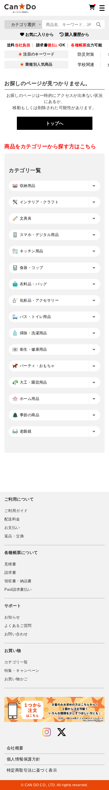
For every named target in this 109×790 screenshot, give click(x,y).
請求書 (10, 573)
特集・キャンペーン (21, 671)
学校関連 (86, 64)
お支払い (12, 528)
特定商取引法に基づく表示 (32, 770)
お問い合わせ (16, 634)
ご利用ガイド (16, 511)
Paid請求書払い (18, 590)
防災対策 (86, 54)
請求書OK (50, 45)
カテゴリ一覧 (16, 662)
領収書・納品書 (18, 581)
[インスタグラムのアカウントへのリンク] (46, 732)
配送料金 (12, 519)
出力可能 (86, 45)
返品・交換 (14, 536)
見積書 (10, 564)
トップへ (54, 123)
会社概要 (15, 748)
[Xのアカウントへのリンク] (62, 732)
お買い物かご (16, 679)
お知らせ (12, 617)
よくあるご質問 (18, 626)
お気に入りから (39, 34)
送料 (18, 45)
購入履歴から (77, 34)
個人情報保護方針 (23, 759)
